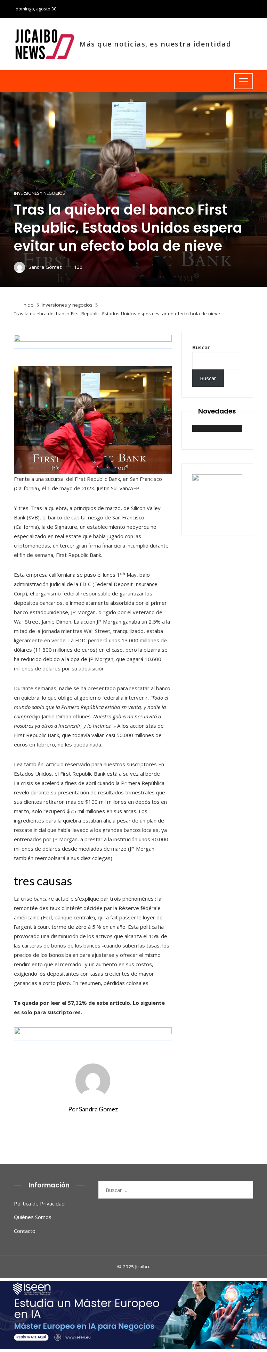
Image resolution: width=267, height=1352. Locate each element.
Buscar (201, 347)
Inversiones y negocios (39, 193)
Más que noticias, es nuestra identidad (155, 44)
